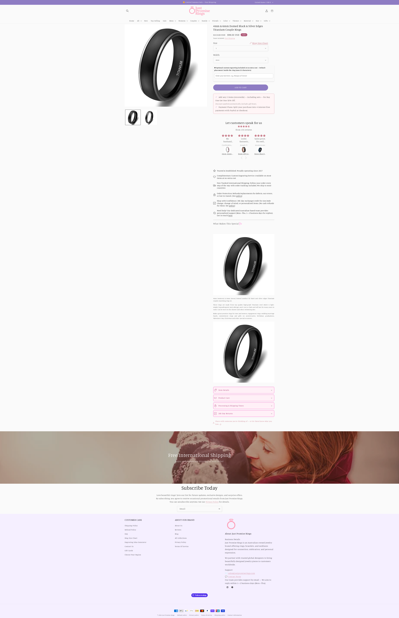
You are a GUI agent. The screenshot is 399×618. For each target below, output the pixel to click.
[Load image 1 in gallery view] (132, 117)
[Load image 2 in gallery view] (149, 117)
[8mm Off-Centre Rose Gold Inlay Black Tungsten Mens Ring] (227, 150)
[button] (127, 11)
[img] (243, 126)
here (230, 215)
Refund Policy (130, 530)
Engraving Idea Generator (135, 542)
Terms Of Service (182, 546)
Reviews (178, 530)
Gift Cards (129, 550)
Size (240, 43)
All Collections (181, 538)
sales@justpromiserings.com (241, 573)
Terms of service (206, 615)
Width (216, 54)
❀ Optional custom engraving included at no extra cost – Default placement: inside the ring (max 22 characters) (239, 69)
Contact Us (129, 546)
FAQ (126, 534)
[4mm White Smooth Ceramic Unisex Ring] (260, 150)
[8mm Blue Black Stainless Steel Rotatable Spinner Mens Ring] (244, 150)
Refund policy (182, 615)
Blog (177, 534)
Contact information (235, 615)
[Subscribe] (219, 509)
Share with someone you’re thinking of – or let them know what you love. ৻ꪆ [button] (243, 422)
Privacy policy (194, 615)
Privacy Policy (212, 502)
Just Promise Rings (168, 615)
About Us (178, 526)
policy (239, 196)
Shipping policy (219, 615)
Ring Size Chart (131, 538)
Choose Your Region (133, 555)
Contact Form (234, 576)
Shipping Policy (131, 526)
